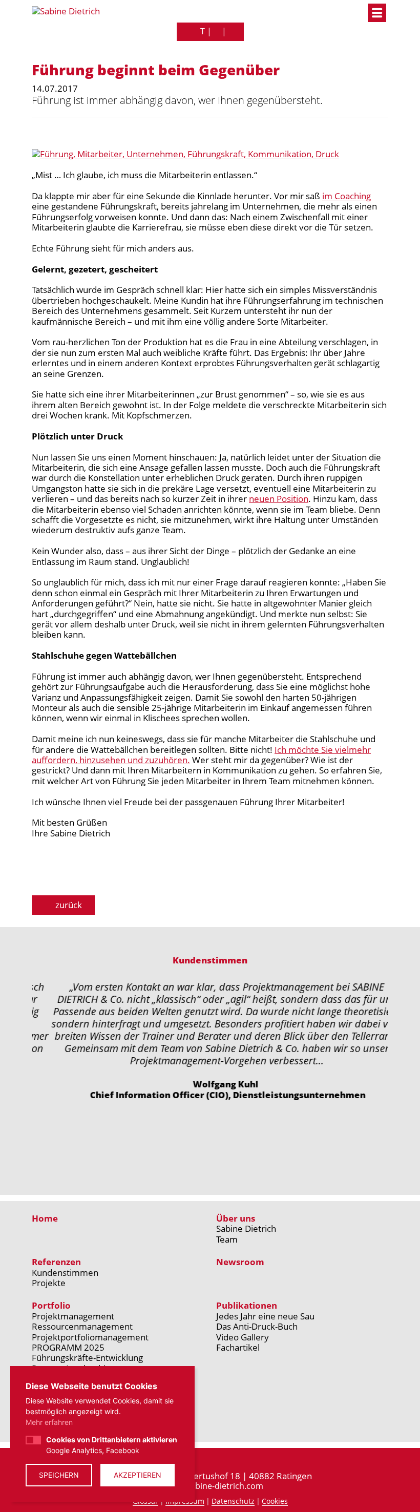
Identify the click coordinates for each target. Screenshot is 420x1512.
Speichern (59, 1475)
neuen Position (278, 499)
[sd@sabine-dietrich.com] (217, 32)
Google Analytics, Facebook (111, 1445)
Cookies (275, 1501)
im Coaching (346, 196)
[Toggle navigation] (377, 13)
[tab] (140, 1136)
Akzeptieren (137, 1475)
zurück (67, 905)
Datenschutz (233, 1501)
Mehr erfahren (49, 1422)
